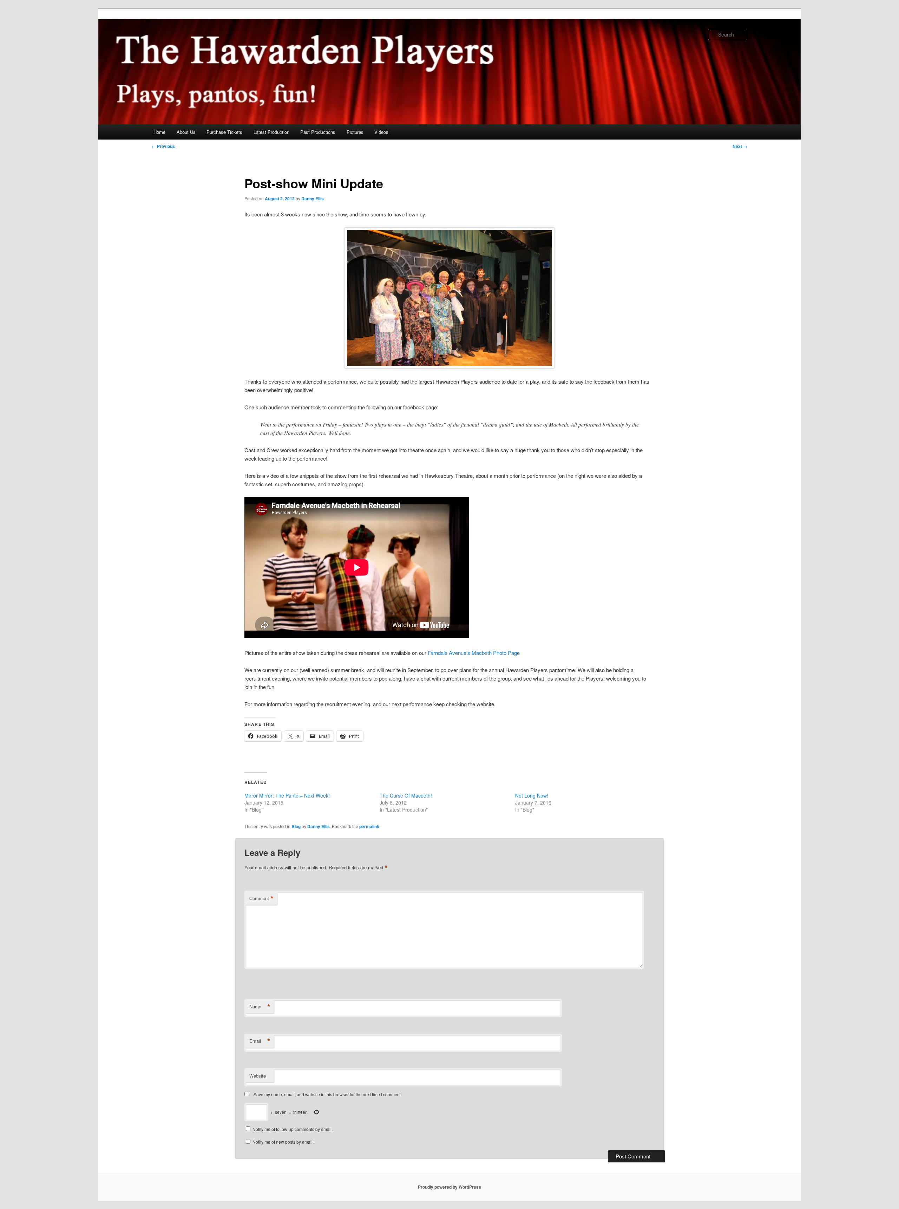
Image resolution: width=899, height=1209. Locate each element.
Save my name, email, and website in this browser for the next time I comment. (328, 1094)
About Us (186, 132)
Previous (163, 146)
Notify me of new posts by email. (283, 1142)
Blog (296, 826)
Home (159, 132)
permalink (369, 826)
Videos (381, 132)
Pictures (355, 132)
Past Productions (317, 132)
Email (259, 1041)
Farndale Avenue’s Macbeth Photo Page (474, 652)
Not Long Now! (531, 795)
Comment (261, 898)
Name (259, 1006)
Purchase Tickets (224, 132)
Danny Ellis (312, 198)
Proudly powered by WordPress (449, 1187)
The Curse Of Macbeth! (406, 795)
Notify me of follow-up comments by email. (292, 1129)
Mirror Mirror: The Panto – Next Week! (287, 795)
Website (257, 1075)
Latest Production (271, 132)
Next (740, 146)
